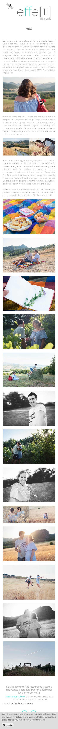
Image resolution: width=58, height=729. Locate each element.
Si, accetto (7, 725)
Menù (29, 29)
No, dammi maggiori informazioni (30, 720)
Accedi (6, 703)
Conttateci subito (15, 696)
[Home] (29, 20)
